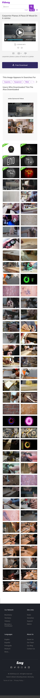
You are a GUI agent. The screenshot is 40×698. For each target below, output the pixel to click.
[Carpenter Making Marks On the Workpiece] (29, 184)
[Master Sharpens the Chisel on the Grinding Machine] (29, 456)
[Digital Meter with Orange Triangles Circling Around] (11, 421)
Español (7, 642)
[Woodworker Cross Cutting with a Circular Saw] (11, 267)
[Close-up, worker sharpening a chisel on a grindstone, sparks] (11, 326)
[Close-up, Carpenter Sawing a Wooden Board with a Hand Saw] (11, 302)
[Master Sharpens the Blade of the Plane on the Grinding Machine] (11, 468)
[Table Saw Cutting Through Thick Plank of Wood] (11, 255)
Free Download (21, 65)
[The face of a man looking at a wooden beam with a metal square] (29, 492)
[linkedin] (29, 667)
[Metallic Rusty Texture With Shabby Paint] (11, 291)
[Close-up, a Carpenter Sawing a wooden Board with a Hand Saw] (29, 302)
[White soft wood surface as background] (11, 196)
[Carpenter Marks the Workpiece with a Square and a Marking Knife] (29, 539)
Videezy (7, 621)
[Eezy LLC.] (20, 663)
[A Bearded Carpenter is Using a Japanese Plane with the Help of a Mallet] (29, 562)
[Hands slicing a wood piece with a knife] (11, 492)
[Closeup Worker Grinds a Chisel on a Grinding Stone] (29, 314)
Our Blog (30, 645)
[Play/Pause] (6, 40)
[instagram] (22, 667)
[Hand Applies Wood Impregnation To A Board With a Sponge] (29, 385)
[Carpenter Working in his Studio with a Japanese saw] (11, 562)
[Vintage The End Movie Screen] (11, 161)
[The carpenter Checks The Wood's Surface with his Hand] (11, 551)
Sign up (32, 10)
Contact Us (31, 649)
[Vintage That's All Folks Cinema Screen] (11, 172)
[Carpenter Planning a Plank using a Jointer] (11, 184)
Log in (26, 10)
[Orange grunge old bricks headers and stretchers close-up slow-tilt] (11, 409)
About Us (30, 639)
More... (6, 652)
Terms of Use (7, 680)
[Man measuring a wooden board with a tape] (11, 444)
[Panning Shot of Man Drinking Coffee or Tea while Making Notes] (29, 362)
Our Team (30, 642)
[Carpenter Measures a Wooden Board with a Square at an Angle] (11, 503)
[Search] (31, 7)
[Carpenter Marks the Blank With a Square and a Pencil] (11, 539)
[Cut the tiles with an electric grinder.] (11, 373)
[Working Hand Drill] (11, 397)
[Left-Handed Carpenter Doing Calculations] (11, 385)
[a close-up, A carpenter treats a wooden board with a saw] (11, 314)
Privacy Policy (18, 680)
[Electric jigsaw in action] (29, 515)
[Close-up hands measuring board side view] (29, 208)
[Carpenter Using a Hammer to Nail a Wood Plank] (11, 362)
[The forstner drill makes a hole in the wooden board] (11, 480)
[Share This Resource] (22, 47)
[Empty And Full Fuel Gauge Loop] (11, 149)
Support (30, 621)
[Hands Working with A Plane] (29, 326)
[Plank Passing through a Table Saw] (29, 243)
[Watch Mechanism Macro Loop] (11, 432)
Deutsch (7, 649)
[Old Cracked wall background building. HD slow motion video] (29, 220)
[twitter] (15, 667)
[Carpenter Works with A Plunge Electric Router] (11, 527)
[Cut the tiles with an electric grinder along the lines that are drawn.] (29, 373)
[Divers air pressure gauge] (11, 243)
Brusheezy (8, 615)
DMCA (29, 624)
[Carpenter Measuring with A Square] (29, 350)
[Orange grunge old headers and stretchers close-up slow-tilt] (29, 409)
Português (8, 645)
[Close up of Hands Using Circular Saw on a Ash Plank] (29, 267)
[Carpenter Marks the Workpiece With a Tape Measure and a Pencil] (29, 527)
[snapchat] (25, 667)
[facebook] (11, 667)
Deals (29, 615)
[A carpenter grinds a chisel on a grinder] (29, 397)
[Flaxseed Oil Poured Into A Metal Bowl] (11, 456)
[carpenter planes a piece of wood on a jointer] (20, 110)
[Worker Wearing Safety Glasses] (29, 468)
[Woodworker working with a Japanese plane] (29, 574)
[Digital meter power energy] (29, 279)
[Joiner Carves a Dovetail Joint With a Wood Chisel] (29, 338)
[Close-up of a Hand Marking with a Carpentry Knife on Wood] (29, 232)
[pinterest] (18, 667)
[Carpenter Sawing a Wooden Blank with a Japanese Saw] (29, 551)
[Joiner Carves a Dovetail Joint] (11, 350)
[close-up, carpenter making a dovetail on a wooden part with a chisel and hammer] (11, 338)
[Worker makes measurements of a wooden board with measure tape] (29, 196)
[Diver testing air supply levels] (11, 220)
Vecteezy (7, 618)
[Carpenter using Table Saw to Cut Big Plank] (29, 255)
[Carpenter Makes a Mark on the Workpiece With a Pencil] (11, 574)
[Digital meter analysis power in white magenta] (29, 421)
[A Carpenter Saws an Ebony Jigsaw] (29, 503)
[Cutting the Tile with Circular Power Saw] (11, 279)
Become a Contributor (8, 625)
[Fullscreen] (34, 40)
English (6, 639)
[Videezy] (6, 2)
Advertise (30, 618)
